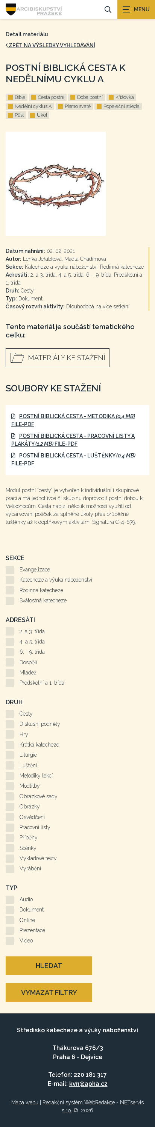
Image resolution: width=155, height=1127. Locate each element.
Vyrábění (30, 868)
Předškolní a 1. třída (42, 683)
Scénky (28, 848)
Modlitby (30, 786)
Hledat (49, 966)
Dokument (32, 910)
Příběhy (29, 837)
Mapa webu (24, 1102)
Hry (24, 734)
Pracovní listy (35, 827)
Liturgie (28, 755)
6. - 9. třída (32, 652)
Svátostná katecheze (43, 600)
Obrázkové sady (39, 796)
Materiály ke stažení (66, 358)
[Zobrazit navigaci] (136, 9)
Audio (26, 899)
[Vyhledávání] (108, 9)
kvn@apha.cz (88, 1083)
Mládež (28, 673)
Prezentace (32, 930)
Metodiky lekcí (36, 776)
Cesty (26, 714)
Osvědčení (32, 817)
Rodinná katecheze (41, 590)
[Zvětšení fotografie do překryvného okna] (77, 184)
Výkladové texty (38, 858)
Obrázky (30, 807)
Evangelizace (35, 570)
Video (26, 941)
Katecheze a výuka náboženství (56, 580)
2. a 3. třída (32, 631)
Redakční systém (63, 1102)
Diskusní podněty (40, 724)
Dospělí (28, 662)
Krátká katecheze (39, 745)
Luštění (28, 765)
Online (27, 920)
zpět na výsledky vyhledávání (51, 45)
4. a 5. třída (32, 642)
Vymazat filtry (49, 992)
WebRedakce (99, 1102)
